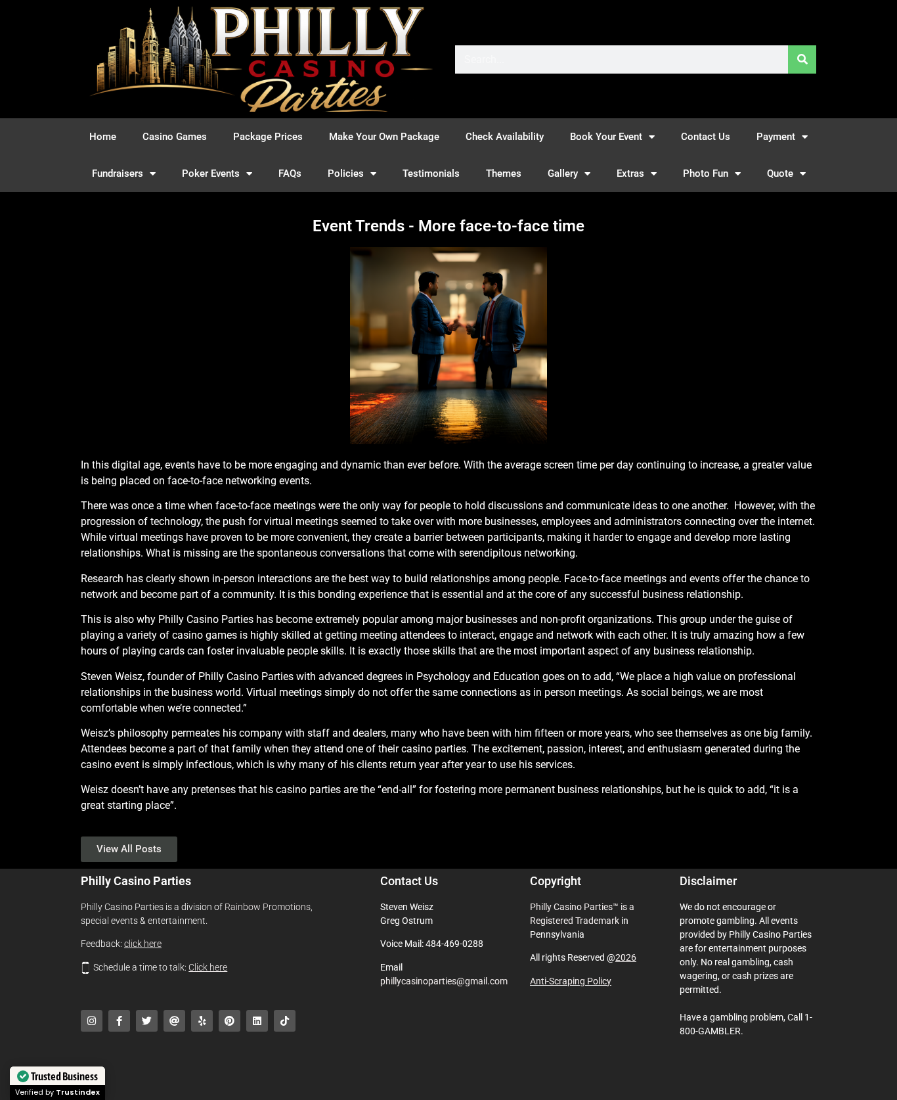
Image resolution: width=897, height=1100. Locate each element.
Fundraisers (117, 173)
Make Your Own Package (384, 137)
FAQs (289, 173)
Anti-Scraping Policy (570, 981)
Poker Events (211, 173)
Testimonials (431, 173)
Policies (346, 173)
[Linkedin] (257, 1021)
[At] (174, 1021)
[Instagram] (91, 1021)
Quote (780, 173)
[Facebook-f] (119, 1021)
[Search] (802, 59)
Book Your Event (606, 137)
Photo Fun (705, 173)
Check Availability (505, 137)
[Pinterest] (229, 1021)
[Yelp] (202, 1021)
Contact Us (705, 137)
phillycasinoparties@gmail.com (444, 981)
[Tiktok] (284, 1021)
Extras (630, 173)
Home (102, 137)
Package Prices (268, 137)
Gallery (563, 173)
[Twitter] (147, 1021)
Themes (503, 173)
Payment (775, 137)
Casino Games (174, 137)
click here (143, 943)
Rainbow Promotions (268, 907)
